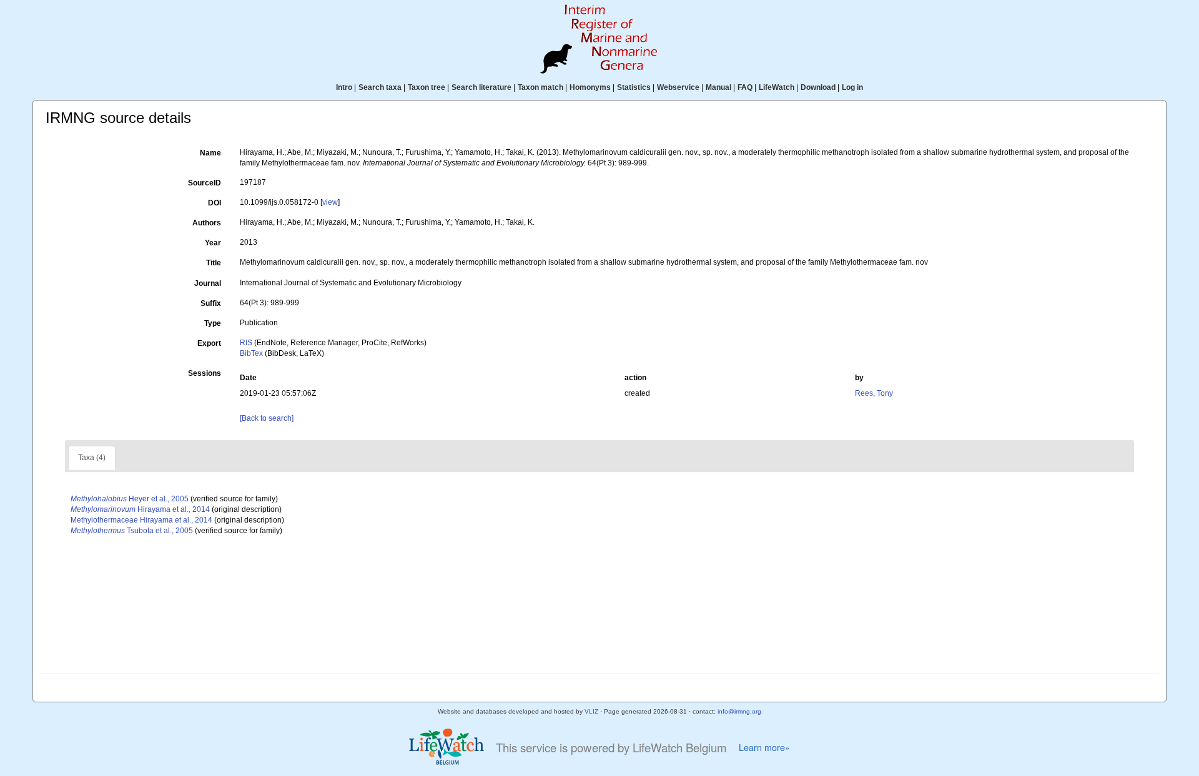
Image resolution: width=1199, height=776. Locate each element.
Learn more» (764, 747)
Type (212, 323)
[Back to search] (267, 418)
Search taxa (380, 87)
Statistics (634, 87)
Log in (852, 87)
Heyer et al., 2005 (130, 498)
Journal (207, 283)
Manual (718, 87)
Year (213, 242)
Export (209, 343)
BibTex (251, 353)
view (330, 202)
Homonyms (590, 87)
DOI (214, 203)
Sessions (204, 373)
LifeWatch (776, 87)
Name (210, 153)
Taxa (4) (92, 457)
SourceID (204, 183)
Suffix (210, 303)
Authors (206, 223)
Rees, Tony (874, 393)
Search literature (481, 87)
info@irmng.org (739, 711)
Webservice (678, 87)
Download (818, 87)
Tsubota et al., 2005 (132, 530)
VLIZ (591, 711)
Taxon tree (426, 87)
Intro (344, 87)
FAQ (745, 87)
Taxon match (540, 87)
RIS (246, 342)
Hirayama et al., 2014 (140, 509)
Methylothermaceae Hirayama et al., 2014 (141, 520)
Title (213, 262)
